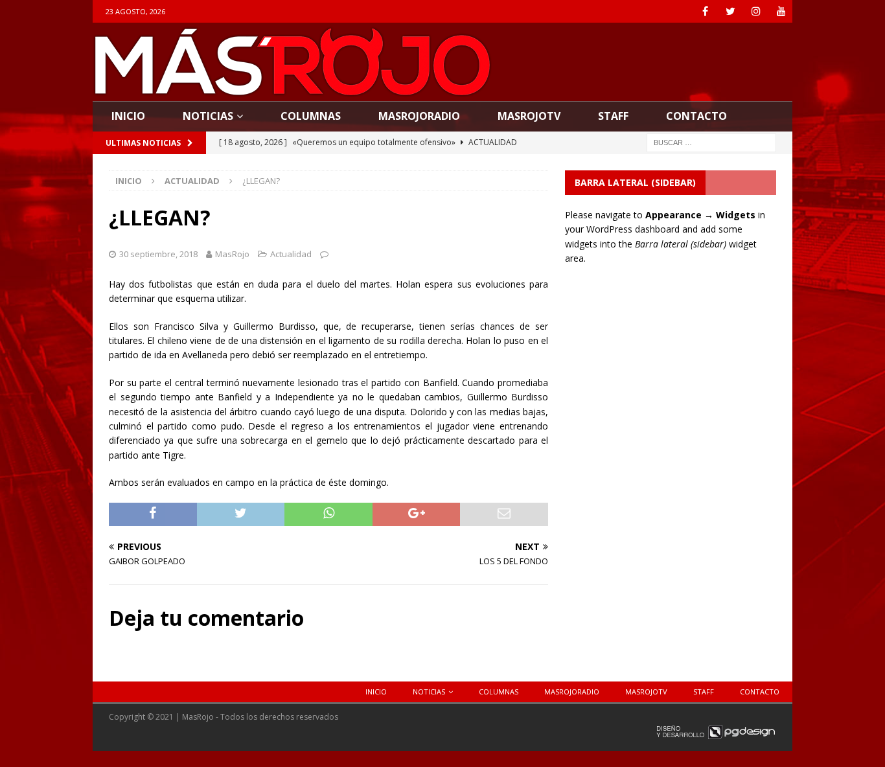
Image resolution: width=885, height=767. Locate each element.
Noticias (208, 116)
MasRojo (232, 254)
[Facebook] (705, 11)
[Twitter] (730, 11)
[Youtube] (781, 11)
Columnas (311, 116)
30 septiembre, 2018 (158, 254)
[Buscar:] (711, 141)
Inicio (128, 116)
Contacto (696, 116)
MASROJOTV (529, 116)
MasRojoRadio (419, 116)
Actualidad (291, 254)
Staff (613, 116)
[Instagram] (755, 11)
